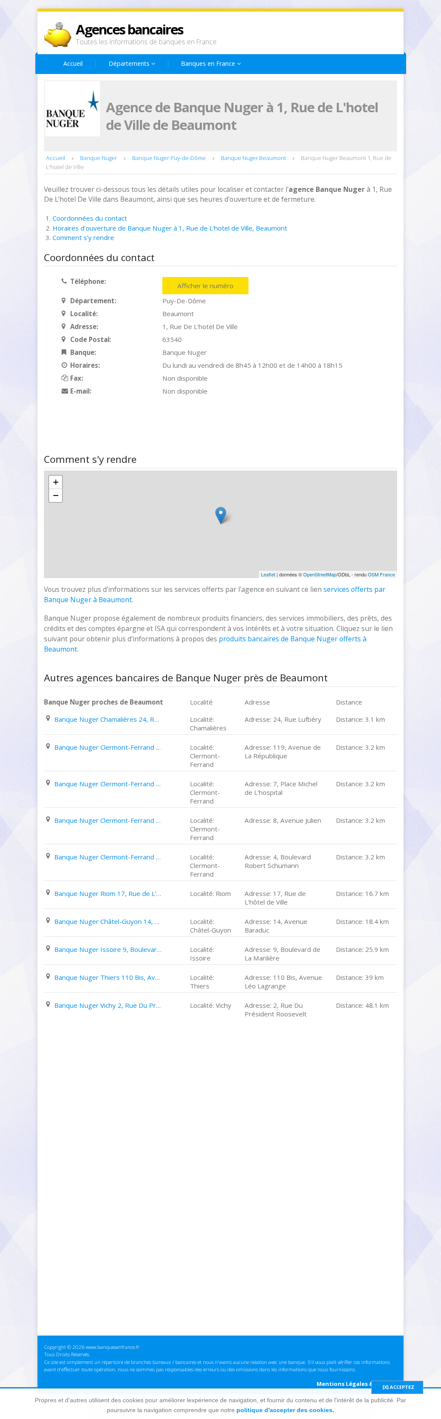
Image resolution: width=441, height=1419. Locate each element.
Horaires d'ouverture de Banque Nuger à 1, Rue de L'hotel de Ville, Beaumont (170, 228)
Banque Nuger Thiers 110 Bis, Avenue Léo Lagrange (108, 977)
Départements (130, 63)
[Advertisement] (200, 425)
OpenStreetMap (319, 574)
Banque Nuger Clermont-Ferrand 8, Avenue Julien (108, 820)
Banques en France (209, 63)
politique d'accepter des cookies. (285, 1410)
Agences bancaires (129, 29)
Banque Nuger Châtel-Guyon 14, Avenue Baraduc (108, 921)
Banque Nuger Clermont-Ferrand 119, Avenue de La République (108, 747)
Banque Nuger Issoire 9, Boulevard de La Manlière (108, 949)
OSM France (381, 574)
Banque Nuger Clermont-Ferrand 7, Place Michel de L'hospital (108, 783)
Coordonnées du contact (90, 218)
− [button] (56, 495)
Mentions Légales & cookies (357, 1384)
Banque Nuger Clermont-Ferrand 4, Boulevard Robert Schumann (108, 857)
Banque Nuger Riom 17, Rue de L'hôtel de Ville (108, 893)
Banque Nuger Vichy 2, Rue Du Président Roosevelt (108, 1005)
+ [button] (56, 482)
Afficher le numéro (205, 285)
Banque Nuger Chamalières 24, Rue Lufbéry (108, 719)
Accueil (73, 63)
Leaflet (268, 574)
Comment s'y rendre (83, 237)
